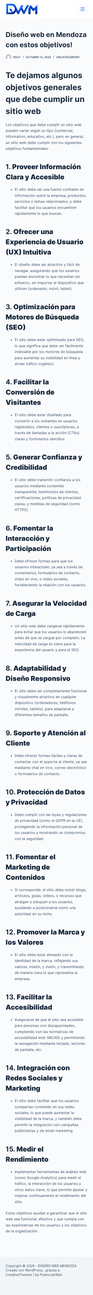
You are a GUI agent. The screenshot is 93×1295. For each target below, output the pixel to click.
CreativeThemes (19, 1275)
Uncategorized (67, 57)
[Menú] (82, 9)
